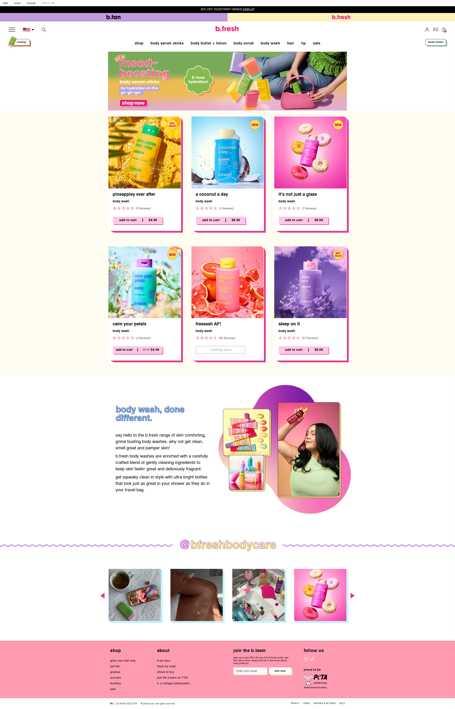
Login (427, 30)
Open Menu (12, 29)
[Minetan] (5, 3)
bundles (115, 683)
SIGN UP (248, 9)
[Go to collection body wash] (227, 81)
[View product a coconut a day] (227, 152)
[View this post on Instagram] (134, 595)
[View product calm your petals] (144, 282)
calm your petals (129, 324)
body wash (270, 43)
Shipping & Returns (324, 703)
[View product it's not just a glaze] (310, 152)
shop (139, 43)
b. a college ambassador (173, 683)
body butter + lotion (208, 43)
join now (280, 671)
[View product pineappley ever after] (144, 152)
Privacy (295, 703)
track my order (166, 666)
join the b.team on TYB (172, 677)
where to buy (165, 672)
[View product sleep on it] (310, 282)
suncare (115, 677)
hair (290, 43)
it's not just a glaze (298, 195)
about (163, 651)
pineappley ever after (134, 195)
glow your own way (123, 660)
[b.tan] (17, 3)
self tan (115, 666)
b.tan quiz (163, 660)
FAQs (342, 703)
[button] (28, 30)
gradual (115, 672)
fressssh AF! (208, 324)
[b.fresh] (31, 3)
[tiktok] (312, 659)
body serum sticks (167, 43)
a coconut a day (212, 195)
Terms (306, 703)
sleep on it (289, 324)
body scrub (244, 43)
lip (303, 43)
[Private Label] (48, 3)
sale (316, 43)
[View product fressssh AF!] (227, 282)
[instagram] (306, 659)
